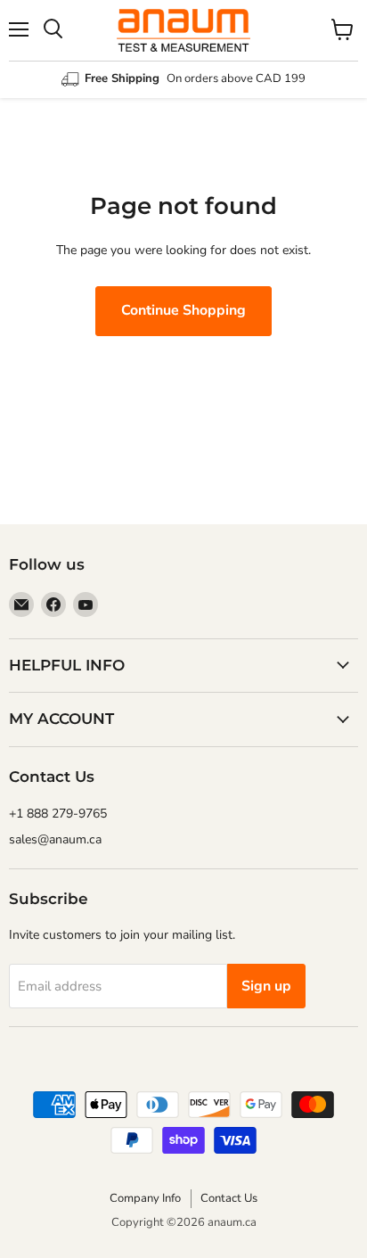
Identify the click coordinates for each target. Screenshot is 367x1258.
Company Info (145, 1198)
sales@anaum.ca (55, 839)
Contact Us (228, 1198)
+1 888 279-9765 (58, 813)
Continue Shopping (183, 310)
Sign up (266, 986)
